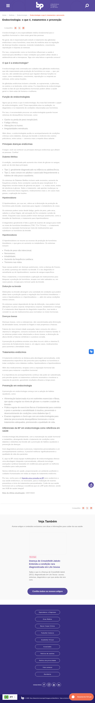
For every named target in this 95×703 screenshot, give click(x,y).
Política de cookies (47, 653)
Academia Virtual (47, 640)
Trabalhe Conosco (47, 633)
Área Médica (47, 619)
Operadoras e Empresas (47, 612)
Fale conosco (47, 667)
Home (4, 15)
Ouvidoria (47, 674)
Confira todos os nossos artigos (47, 591)
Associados (47, 647)
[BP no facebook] (44, 685)
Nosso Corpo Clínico (47, 626)
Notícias (11, 15)
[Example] (49, 685)
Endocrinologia (22, 15)
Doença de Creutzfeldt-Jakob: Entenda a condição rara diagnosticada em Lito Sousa (44, 564)
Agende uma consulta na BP (33, 478)
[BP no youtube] (54, 685)
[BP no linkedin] (59, 685)
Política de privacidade (47, 660)
